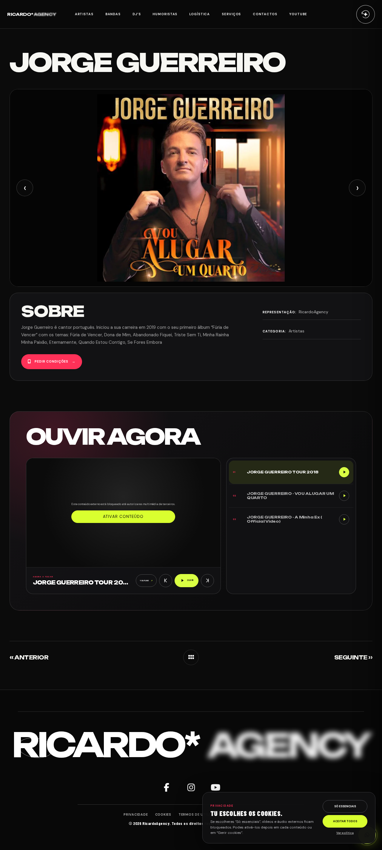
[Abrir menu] (365, 14)
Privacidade (136, 814)
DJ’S (137, 14)
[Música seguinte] (207, 580)
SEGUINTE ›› (353, 657)
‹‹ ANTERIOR (29, 657)
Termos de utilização (200, 814)
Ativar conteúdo (123, 516)
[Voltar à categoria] (191, 657)
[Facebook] (166, 787)
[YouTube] (215, 787)
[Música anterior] (165, 580)
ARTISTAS (84, 14)
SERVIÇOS (231, 14)
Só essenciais (345, 806)
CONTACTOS (265, 14)
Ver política (345, 833)
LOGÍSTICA (199, 14)
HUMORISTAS (165, 14)
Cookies (163, 814)
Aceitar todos (345, 821)
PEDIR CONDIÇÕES (55, 361)
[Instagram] (191, 787)
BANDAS (113, 14)
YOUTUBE (298, 14)
